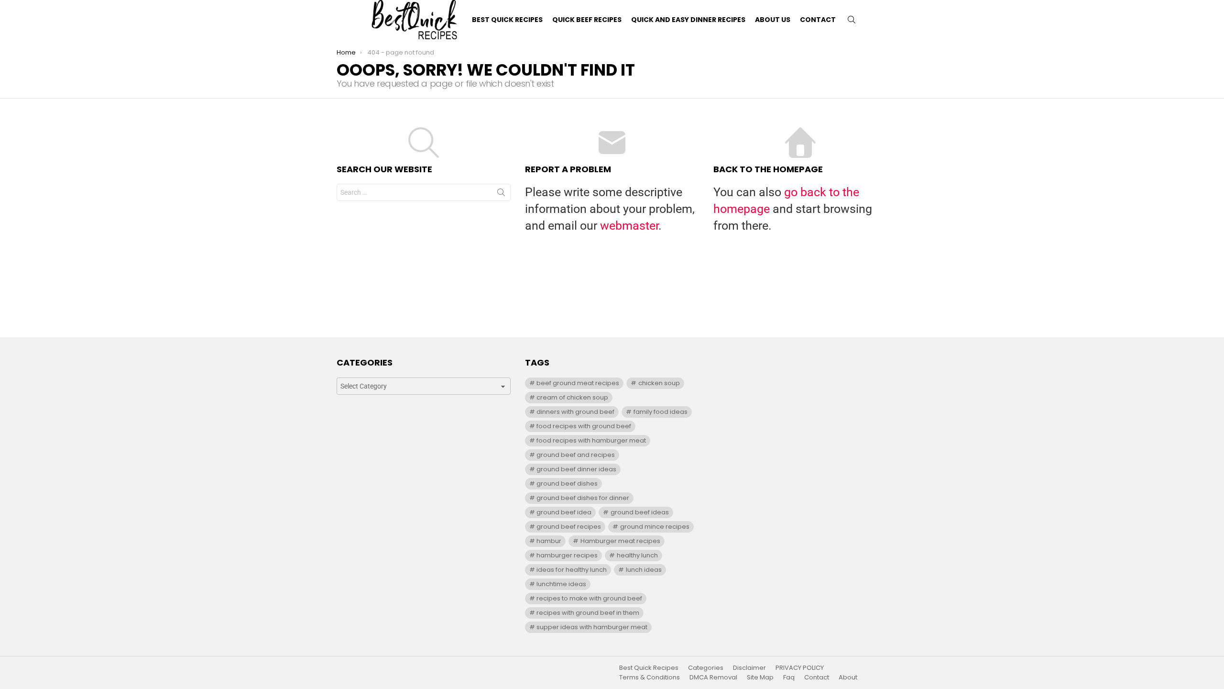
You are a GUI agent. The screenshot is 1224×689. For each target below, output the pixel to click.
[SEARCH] (851, 19)
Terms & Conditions (649, 677)
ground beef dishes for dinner (582, 497)
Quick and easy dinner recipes (688, 19)
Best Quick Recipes (507, 19)
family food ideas (661, 411)
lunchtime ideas (561, 584)
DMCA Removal (713, 677)
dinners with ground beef (575, 411)
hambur (548, 540)
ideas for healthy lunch (571, 569)
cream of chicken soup (572, 397)
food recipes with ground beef (583, 426)
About (848, 677)
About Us (772, 19)
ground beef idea (563, 512)
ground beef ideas (640, 512)
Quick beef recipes (587, 19)
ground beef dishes (567, 483)
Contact (818, 19)
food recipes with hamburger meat (591, 440)
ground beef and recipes (575, 454)
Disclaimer (749, 668)
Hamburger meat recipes (620, 540)
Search (501, 194)
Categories (705, 668)
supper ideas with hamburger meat (591, 627)
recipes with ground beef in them (587, 612)
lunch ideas (644, 569)
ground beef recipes (568, 526)
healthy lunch (637, 555)
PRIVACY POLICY (800, 668)
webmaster (629, 226)
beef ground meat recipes (577, 383)
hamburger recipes (567, 555)
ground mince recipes (654, 526)
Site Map (760, 677)
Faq (789, 677)
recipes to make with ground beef (589, 598)
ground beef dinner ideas (576, 469)
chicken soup (659, 383)
